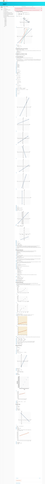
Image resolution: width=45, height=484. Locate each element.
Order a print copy (18, 480)
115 (16, 245)
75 (16, 144)
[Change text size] (41, 6)
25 (16, 338)
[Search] (32, 6)
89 (16, 207)
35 (16, 71)
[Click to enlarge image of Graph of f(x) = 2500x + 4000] (23, 218)
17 (16, 257)
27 (16, 68)
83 (16, 205)
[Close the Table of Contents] (13, 6)
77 (16, 158)
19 (16, 325)
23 (16, 260)
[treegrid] (8, 17)
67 (16, 95)
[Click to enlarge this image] (24, 418)
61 (16, 93)
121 (16, 248)
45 (16, 84)
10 (16, 47)
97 (16, 210)
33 (16, 264)
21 (16, 66)
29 (16, 69)
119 (16, 247)
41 (16, 75)
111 (16, 243)
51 (16, 89)
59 (16, 92)
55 (16, 280)
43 (16, 79)
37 (16, 72)
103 (16, 240)
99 (16, 224)
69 (16, 96)
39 (16, 343)
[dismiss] (41, 8)
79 (16, 172)
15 (16, 64)
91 (16, 208)
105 (16, 241)
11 (16, 254)
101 (16, 225)
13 (16, 63)
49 (16, 276)
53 (16, 90)
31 (16, 340)
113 (16, 244)
